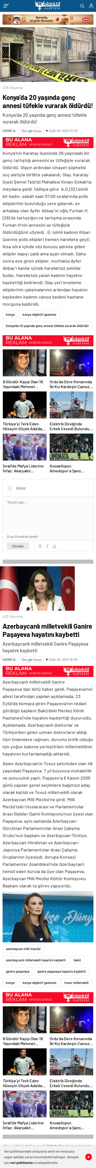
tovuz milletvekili (76, 983)
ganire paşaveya (17, 971)
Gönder (18, 546)
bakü (77, 960)
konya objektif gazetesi (39, 314)
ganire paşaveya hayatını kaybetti (61, 971)
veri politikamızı (21, 1163)
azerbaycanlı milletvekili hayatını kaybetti (36, 960)
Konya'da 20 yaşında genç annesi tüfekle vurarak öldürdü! (47, 326)
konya (10, 314)
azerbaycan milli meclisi (23, 949)
